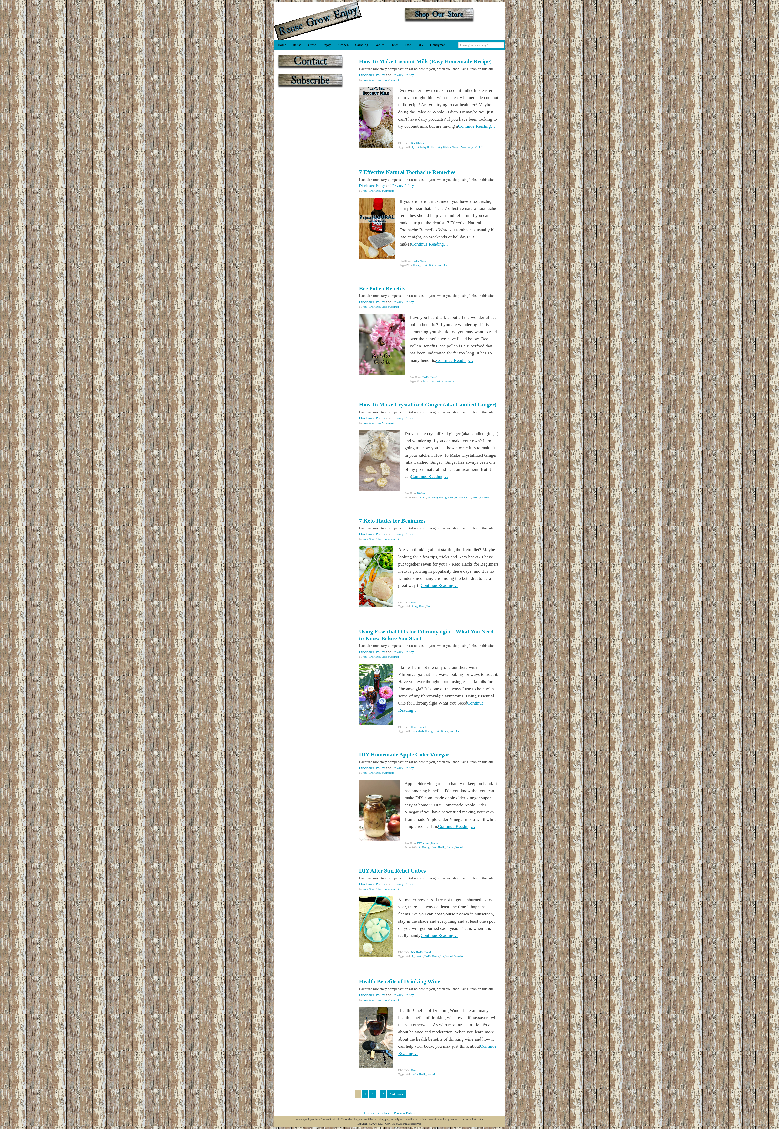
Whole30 (479, 147)
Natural (455, 147)
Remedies (442, 265)
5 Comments (388, 772)
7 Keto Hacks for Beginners (392, 521)
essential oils (418, 731)
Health (430, 147)
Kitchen (420, 143)
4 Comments (388, 190)
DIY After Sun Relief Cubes (392, 870)
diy (413, 147)
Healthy (438, 147)
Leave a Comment (390, 80)
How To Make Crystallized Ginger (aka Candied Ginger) (427, 404)
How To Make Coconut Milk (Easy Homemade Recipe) (425, 61)
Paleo (463, 147)
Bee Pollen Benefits (382, 288)
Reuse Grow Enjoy (318, 21)
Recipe (470, 147)
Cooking (422, 497)
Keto (428, 606)
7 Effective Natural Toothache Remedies (407, 172)
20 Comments (388, 423)
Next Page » (396, 1094)
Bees (425, 381)
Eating (423, 147)
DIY (413, 143)
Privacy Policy (403, 75)
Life (442, 956)
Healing (417, 265)
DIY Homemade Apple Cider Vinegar (404, 754)
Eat (417, 147)
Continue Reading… (476, 126)
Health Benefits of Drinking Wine (399, 981)
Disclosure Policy (372, 75)
